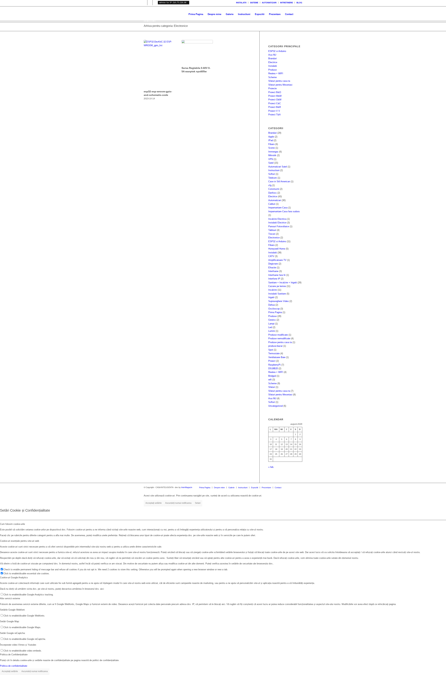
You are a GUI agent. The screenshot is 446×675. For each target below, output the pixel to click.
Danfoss (272, 192)
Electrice (272, 62)
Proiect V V (274, 111)
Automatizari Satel (277, 166)
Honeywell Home (276, 248)
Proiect (271, 361)
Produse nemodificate (279, 338)
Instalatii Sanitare (277, 293)
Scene (271, 148)
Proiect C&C (274, 103)
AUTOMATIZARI (269, 3)
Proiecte (272, 88)
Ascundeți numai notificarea (178, 503)
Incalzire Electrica (277, 219)
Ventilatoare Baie (276, 357)
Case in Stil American (279, 181)
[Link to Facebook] (155, 2)
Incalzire (272, 290)
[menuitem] (241, 2)
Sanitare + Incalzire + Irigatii (282, 282)
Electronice (274, 237)
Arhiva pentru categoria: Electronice (166, 25)
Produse (272, 69)
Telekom (272, 178)
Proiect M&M (275, 96)
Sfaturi (271, 387)
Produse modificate (278, 334)
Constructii (273, 189)
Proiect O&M (274, 99)
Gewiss (272, 320)
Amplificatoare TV (277, 260)
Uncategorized (275, 406)
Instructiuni (273, 170)
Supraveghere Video (278, 301)
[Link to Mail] (149, 2)
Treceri (271, 234)
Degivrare (273, 263)
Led (270, 327)
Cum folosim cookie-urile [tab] (12, 524)
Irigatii (271, 297)
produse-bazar (275, 346)
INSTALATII (241, 3)
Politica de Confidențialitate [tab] (14, 654)
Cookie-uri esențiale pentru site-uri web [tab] (19, 541)
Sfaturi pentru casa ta (279, 81)
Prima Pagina (275, 312)
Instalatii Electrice (277, 222)
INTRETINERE (286, 3)
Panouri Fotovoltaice (278, 226)
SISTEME (254, 3)
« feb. (271, 467)
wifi (270, 379)
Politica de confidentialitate (13, 666)
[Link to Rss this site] (144, 2)
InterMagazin (186, 487)
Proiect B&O (274, 92)
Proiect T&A (274, 114)
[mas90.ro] (180, 14)
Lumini (271, 331)
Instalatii (272, 66)
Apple (271, 136)
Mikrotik (272, 155)
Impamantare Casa (277, 207)
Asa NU (272, 54)
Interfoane (273, 271)
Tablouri (272, 230)
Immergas (273, 151)
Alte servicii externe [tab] (10, 598)
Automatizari (274, 200)
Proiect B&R (274, 107)
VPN (270, 159)
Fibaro (271, 144)
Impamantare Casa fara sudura (283, 211)
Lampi (271, 323)
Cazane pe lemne (277, 286)
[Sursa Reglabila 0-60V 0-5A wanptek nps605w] (197, 52)
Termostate (274, 353)
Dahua (271, 305)
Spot (270, 349)
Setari (198, 503)
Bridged (272, 376)
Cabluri (271, 204)
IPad (270, 140)
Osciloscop (274, 308)
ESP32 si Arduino (277, 51)
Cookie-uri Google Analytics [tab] (14, 577)
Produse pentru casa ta (280, 342)
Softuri (271, 174)
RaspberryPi (274, 364)
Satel (271, 163)
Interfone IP (274, 278)
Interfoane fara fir (277, 275)
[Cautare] (298, 14)
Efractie (272, 267)
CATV (271, 256)
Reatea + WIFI (275, 73)
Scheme (272, 77)
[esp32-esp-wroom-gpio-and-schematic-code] (159, 64)
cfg (269, 185)
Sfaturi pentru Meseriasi (280, 84)
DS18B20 (273, 368)
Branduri (272, 58)
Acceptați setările (153, 503)
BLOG (299, 3)
